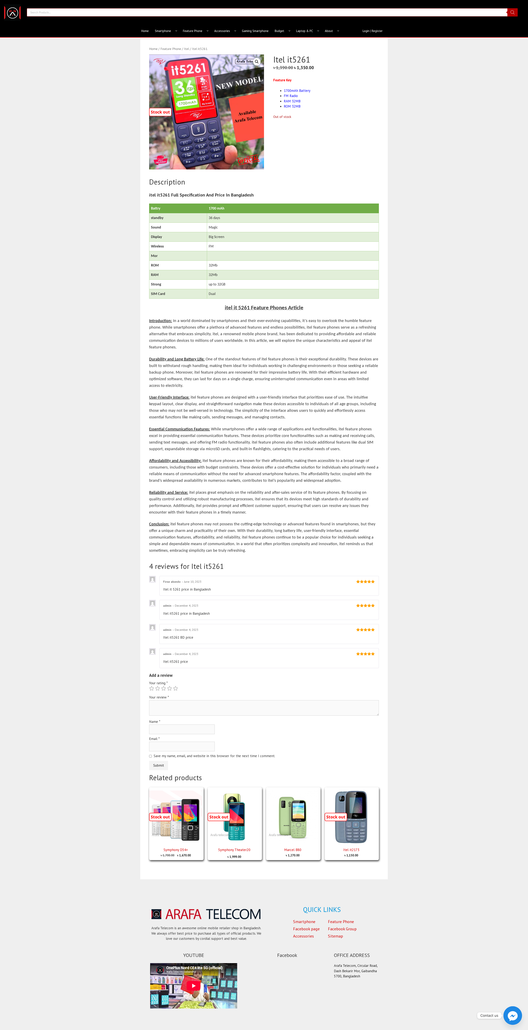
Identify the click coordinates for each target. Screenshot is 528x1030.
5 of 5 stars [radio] (175, 688)
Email (154, 738)
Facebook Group (342, 929)
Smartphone (163, 31)
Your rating (158, 683)
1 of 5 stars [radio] (151, 688)
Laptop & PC (304, 31)
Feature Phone (192, 31)
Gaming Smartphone (255, 31)
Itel (186, 49)
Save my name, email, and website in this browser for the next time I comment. (214, 756)
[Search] (512, 12)
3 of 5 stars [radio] (163, 688)
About (329, 31)
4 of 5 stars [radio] (169, 688)
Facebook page (306, 929)
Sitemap (335, 936)
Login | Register (373, 31)
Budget (279, 31)
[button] (256, 61)
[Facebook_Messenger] (512, 1015)
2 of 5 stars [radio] (157, 688)
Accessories (222, 31)
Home (145, 31)
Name (154, 721)
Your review (159, 697)
